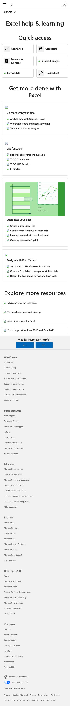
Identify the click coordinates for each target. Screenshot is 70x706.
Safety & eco (9, 700)
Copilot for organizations (14, 384)
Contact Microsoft (20, 695)
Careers (7, 629)
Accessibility (9, 661)
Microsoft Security (11, 528)
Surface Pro (8, 362)
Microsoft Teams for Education (16, 480)
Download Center (11, 421)
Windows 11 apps (11, 400)
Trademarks (55, 695)
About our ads (32, 700)
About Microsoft (10, 634)
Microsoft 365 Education (14, 485)
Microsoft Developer (12, 581)
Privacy (33, 695)
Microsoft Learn (10, 586)
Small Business (10, 560)
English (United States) (18, 676)
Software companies (12, 608)
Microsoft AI (9, 522)
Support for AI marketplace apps (17, 592)
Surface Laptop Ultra (12, 373)
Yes (25, 345)
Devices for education (13, 474)
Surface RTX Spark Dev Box (15, 378)
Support (7, 12)
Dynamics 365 (10, 533)
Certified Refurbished (13, 442)
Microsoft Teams (11, 549)
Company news (10, 640)
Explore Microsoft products (15, 394)
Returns (7, 432)
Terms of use (43, 695)
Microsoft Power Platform (14, 544)
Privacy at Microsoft (12, 645)
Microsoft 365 (9, 538)
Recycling (21, 700)
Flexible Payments (11, 453)
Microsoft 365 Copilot (13, 555)
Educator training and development (18, 496)
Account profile (10, 415)
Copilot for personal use (14, 389)
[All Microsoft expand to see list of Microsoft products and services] (4, 5)
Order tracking (10, 437)
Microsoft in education (13, 469)
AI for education (10, 507)
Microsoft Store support (14, 426)
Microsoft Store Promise (14, 448)
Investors (8, 651)
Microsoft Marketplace (13, 603)
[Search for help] (12, 4)
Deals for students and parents (17, 501)
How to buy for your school (15, 490)
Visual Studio (9, 613)
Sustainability (9, 667)
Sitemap (7, 695)
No (44, 345)
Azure (6, 576)
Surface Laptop (10, 367)
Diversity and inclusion (13, 656)
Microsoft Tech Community (15, 597)
